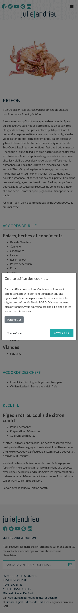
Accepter (61, 333)
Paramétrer (14, 319)
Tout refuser (14, 333)
